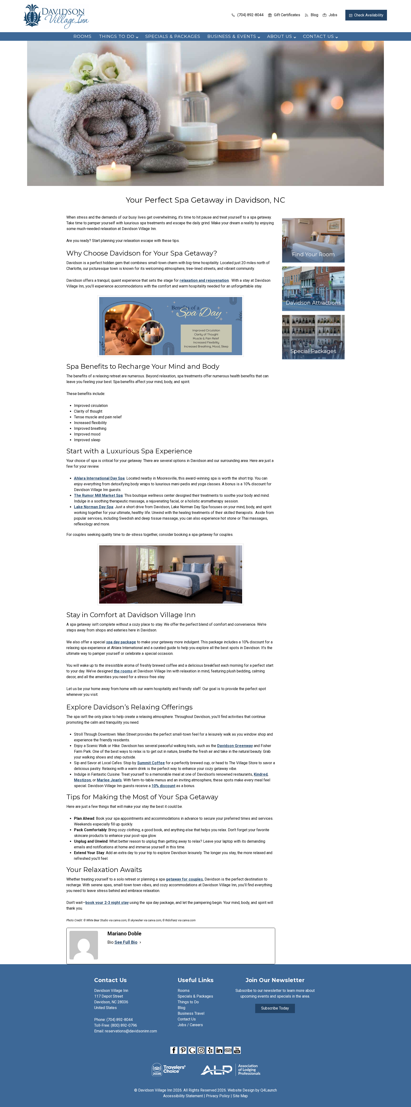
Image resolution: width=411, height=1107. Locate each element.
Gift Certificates (287, 15)
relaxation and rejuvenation (204, 280)
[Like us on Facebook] (173, 1050)
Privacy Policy (218, 1096)
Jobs (333, 15)
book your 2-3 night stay (107, 902)
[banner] (205, 1051)
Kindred (261, 774)
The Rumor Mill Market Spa (98, 495)
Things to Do (188, 1002)
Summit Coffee (151, 763)
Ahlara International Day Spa (99, 478)
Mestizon (82, 780)
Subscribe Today (275, 1008)
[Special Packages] (313, 361)
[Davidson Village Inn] (56, 27)
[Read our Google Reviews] (192, 1050)
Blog (314, 15)
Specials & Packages (172, 36)
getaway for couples (184, 879)
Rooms (82, 36)
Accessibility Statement (183, 1096)
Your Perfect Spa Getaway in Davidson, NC (205, 200)
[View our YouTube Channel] (237, 1050)
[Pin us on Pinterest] (182, 1050)
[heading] (205, 200)
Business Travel (191, 1013)
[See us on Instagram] (201, 1050)
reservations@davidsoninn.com (131, 1031)
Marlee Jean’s (109, 780)
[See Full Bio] (140, 942)
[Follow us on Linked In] (219, 1050)
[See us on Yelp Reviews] (210, 1050)
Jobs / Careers (190, 1025)
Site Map (240, 1096)
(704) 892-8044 (250, 15)
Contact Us (187, 1019)
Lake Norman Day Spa (93, 507)
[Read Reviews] (228, 1050)
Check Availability (368, 15)
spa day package (121, 642)
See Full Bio (125, 942)
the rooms (123, 671)
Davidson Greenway (235, 745)
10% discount (163, 786)
